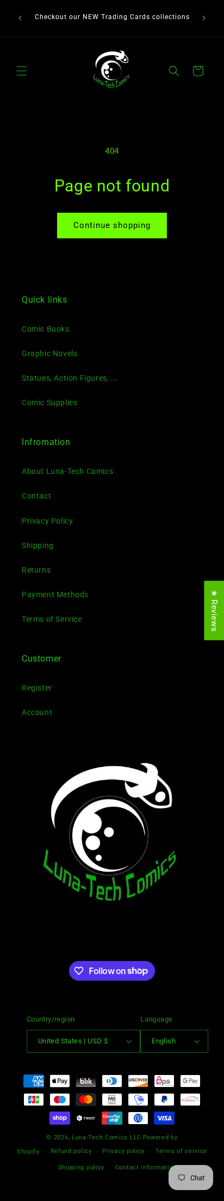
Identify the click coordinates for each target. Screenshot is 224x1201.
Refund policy (71, 1151)
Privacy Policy (47, 521)
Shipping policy (81, 1167)
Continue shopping (112, 225)
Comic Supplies (49, 402)
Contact (36, 495)
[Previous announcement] (20, 18)
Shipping (38, 545)
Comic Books (46, 329)
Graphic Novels (49, 353)
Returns (36, 570)
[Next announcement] (204, 18)
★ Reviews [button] (214, 611)
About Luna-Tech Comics (67, 471)
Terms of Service (52, 619)
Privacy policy (123, 1151)
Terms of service (181, 1151)
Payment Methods (55, 594)
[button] (22, 71)
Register (37, 687)
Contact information (146, 1167)
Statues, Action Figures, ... (70, 378)
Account (37, 712)
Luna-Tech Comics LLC (106, 1137)
